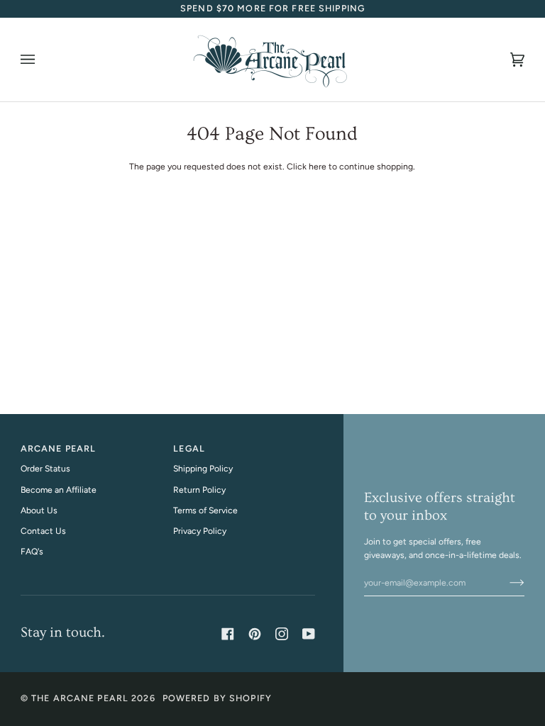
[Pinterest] (254, 633)
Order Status (45, 468)
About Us (39, 510)
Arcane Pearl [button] (59, 448)
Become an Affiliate (59, 489)
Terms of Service (205, 510)
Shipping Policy (203, 468)
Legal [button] (189, 448)
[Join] (505, 582)
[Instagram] (281, 633)
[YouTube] (308, 633)
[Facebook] (227, 633)
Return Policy (199, 489)
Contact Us (43, 530)
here (317, 166)
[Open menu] (42, 59)
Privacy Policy (199, 530)
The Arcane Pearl (79, 698)
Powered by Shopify (217, 698)
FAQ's (32, 551)
